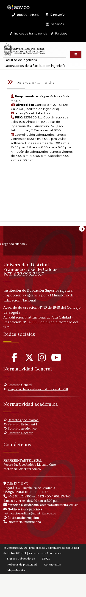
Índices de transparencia (30, 33)
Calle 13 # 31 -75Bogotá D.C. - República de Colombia (29, 486)
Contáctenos (52, 564)
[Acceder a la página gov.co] (18, 5)
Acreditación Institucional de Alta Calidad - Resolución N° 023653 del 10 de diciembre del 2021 (40, 322)
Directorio (56, 16)
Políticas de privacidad (22, 564)
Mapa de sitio (16, 570)
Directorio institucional (24, 522)
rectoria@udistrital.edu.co (22, 469)
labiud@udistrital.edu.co (33, 113)
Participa (61, 33)
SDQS (46, 558)
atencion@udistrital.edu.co (43, 505)
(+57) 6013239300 (19, 496)
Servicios (57, 24)
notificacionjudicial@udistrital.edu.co (29, 511)
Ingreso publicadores (21, 558)
